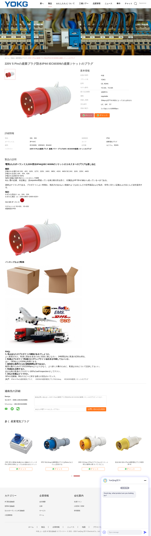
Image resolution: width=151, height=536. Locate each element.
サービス (42, 511)
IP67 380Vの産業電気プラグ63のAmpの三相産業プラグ (129, 463)
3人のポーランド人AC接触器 (15, 511)
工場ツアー (83, 3)
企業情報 (56, 527)
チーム (41, 515)
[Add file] (104, 532)
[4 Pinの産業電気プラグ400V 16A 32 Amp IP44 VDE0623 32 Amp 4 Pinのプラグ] (57, 443)
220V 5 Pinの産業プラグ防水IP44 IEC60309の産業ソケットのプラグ (51, 58)
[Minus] (145, 480)
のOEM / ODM (79, 506)
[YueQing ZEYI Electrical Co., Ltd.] (16, 4)
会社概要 (42, 502)
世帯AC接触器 (10, 506)
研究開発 (77, 511)
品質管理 (96, 3)
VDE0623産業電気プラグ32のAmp (48, 379)
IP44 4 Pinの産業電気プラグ (21, 379)
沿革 (40, 506)
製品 (50, 3)
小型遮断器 (8, 515)
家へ (42, 3)
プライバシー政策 (100, 527)
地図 (84, 527)
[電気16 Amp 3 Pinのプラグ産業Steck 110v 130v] (93, 443)
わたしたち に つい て (65, 3)
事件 (118, 3)
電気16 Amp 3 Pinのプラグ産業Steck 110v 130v (93, 463)
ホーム (31, 527)
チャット (128, 3)
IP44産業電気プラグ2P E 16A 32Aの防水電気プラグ (20, 463)
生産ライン (78, 502)
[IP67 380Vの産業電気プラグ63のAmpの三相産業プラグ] (129, 443)
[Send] (145, 532)
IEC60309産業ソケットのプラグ (76, 379)
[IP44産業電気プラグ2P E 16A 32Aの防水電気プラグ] (21, 443)
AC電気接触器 (10, 502)
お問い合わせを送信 (96, 409)
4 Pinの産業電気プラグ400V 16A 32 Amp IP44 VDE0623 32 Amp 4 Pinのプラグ (57, 463)
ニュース (108, 3)
